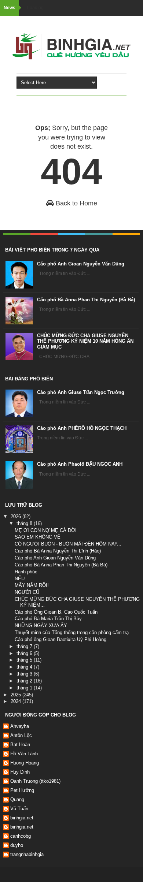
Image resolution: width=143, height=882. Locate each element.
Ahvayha (19, 726)
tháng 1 (25, 688)
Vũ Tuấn (19, 808)
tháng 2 (25, 681)
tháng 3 (25, 674)
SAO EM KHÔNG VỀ (37, 537)
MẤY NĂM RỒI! (32, 585)
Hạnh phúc (26, 571)
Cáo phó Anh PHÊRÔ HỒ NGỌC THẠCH (81, 428)
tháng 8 (25, 523)
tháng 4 (25, 667)
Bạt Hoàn (20, 744)
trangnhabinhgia (27, 854)
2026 (16, 516)
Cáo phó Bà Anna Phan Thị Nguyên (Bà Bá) (86, 299)
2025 (16, 694)
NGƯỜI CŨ (27, 592)
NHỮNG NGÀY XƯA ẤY (41, 625)
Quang (17, 799)
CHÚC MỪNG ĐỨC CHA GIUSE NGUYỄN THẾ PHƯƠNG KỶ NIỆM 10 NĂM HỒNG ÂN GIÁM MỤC (85, 341)
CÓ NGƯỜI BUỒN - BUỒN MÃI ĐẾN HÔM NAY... (68, 544)
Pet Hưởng (22, 790)
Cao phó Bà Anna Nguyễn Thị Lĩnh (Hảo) (58, 551)
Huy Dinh (20, 772)
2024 (16, 701)
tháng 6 (25, 653)
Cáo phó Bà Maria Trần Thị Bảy (48, 618)
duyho (16, 845)
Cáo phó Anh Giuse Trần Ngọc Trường (80, 392)
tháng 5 (25, 660)
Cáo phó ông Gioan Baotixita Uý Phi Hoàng (60, 639)
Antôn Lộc (21, 735)
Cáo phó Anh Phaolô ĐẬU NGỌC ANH (79, 464)
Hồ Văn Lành (24, 753)
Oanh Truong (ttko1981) (35, 781)
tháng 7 (25, 646)
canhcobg (20, 836)
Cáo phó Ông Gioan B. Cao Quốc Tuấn (56, 612)
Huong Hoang (24, 763)
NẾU (20, 578)
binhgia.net (21, 817)
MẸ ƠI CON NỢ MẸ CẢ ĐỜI (46, 530)
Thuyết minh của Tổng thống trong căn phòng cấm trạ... (74, 632)
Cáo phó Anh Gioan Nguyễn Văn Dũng (80, 264)
